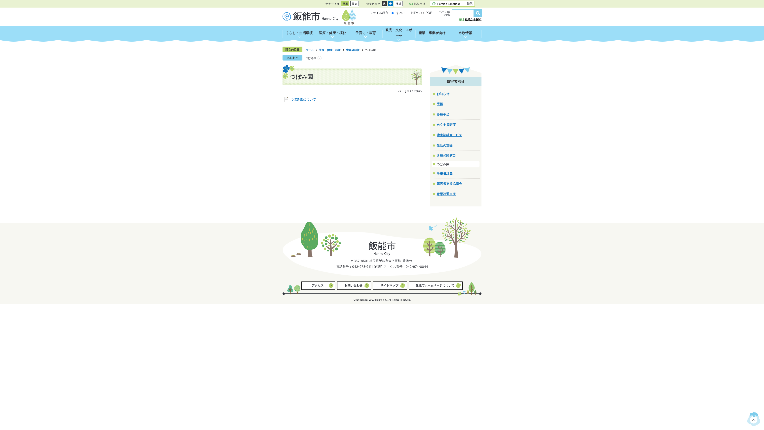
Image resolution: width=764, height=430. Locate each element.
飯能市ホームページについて (435, 285)
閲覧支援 (419, 3)
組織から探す (473, 19)
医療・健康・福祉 (330, 50)
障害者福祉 (353, 50)
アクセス (318, 285)
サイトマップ (389, 285)
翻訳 (470, 3)
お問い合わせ (354, 285)
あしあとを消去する (320, 58)
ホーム (309, 50)
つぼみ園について (303, 99)
